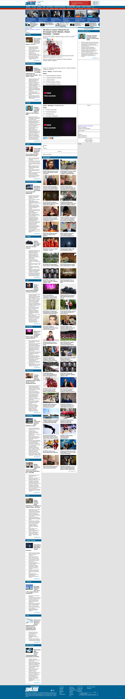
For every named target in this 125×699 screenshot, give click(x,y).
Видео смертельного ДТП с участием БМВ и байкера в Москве (34, 170)
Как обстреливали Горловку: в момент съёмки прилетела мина (34, 164)
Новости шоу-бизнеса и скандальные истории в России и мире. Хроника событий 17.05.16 (33, 57)
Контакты (79, 691)
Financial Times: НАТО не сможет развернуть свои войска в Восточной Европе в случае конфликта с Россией (34, 207)
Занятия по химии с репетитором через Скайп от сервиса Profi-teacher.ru (34, 672)
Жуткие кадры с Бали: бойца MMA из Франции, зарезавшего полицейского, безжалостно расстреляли (34, 316)
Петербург (39, 8)
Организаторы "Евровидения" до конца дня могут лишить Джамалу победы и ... (93, 25)
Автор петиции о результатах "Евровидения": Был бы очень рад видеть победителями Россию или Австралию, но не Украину (35, 360)
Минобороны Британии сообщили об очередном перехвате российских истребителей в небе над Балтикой (34, 312)
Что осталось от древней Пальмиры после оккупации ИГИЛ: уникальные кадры (34, 521)
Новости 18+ (68, 185)
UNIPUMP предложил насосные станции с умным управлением (34, 660)
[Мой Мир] (52, 138)
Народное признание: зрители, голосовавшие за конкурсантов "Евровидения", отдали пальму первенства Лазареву (35, 89)
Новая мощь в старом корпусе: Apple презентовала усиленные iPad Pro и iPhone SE (34, 529)
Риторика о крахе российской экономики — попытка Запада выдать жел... (92, 20)
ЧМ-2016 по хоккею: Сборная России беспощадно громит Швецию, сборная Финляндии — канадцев (49, 390)
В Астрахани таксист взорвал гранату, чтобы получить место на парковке (35, 125)
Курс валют (80, 8)
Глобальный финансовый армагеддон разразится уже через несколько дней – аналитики (34, 438)
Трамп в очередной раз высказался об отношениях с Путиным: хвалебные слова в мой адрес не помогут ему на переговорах (35, 304)
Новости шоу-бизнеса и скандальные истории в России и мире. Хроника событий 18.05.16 (33, 48)
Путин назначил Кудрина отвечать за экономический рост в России (34, 429)
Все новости (28, 8)
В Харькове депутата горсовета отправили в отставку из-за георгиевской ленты (34, 261)
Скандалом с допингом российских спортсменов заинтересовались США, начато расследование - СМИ (35, 482)
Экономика (50, 7)
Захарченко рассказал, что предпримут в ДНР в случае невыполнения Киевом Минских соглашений (34, 252)
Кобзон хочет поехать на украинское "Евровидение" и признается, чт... (68, 20)
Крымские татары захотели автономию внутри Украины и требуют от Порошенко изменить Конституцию (34, 270)
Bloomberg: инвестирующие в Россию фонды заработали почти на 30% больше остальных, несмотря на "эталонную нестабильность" (35, 442)
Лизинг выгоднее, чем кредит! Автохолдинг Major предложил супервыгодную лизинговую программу (34, 663)
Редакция (79, 690)
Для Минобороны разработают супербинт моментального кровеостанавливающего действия (34, 575)
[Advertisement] (69, 47)
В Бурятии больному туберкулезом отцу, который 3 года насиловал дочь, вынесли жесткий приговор (34, 131)
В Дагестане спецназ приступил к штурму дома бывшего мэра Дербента (34, 134)
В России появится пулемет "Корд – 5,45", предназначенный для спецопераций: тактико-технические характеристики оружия (35, 201)
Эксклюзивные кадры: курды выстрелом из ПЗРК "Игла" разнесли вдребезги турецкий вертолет (34, 223)
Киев (44, 8)
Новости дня (95, 8)
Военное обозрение (59, 7)
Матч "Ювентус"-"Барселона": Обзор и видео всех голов (34, 161)
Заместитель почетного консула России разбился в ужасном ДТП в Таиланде (34, 25)
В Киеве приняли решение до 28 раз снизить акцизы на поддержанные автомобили (34, 639)
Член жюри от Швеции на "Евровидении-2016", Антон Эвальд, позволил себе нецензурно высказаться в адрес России (34, 349)
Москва (34, 8)
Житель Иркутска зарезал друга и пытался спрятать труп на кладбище (51, 265)
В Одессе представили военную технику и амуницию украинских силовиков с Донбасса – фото (34, 525)
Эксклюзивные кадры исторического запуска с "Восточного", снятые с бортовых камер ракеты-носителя (34, 567)
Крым (47, 8)
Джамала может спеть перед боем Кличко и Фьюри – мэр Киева (35, 264)
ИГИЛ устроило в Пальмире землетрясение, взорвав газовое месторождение (34, 300)
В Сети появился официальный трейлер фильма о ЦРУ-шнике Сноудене (33, 609)
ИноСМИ (52, 8)
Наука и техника (86, 7)
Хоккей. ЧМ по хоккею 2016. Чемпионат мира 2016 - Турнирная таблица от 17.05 (67, 374)
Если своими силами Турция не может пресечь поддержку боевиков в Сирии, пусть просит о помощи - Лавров (67, 390)
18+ (93, 7)
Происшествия (71, 7)
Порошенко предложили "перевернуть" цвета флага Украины (34, 267)
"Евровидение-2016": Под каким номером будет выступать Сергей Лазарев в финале (34, 93)
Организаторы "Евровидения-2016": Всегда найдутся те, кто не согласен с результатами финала (34, 364)
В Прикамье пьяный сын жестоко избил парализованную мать (33, 128)
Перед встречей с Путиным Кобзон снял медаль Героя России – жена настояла (34, 604)
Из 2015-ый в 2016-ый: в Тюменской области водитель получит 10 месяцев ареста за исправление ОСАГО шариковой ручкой (33, 624)
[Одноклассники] (50, 39)
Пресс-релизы (70, 8)
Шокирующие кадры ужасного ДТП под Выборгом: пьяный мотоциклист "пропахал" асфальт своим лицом (33, 409)
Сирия (60, 8)
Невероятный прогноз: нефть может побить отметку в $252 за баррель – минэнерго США (35, 454)
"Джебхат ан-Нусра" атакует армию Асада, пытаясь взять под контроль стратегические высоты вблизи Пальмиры (34, 211)
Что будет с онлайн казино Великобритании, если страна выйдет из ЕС (34, 675)
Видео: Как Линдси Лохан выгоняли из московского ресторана (34, 159)
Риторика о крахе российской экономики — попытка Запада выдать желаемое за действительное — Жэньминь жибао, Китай (34, 433)
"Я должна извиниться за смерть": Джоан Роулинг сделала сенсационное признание (34, 601)
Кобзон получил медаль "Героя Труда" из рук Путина (34, 606)
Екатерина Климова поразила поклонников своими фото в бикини (33, 405)
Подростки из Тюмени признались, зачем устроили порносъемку (34, 399)
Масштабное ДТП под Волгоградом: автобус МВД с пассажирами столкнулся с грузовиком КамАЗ (35, 118)
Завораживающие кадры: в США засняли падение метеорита (49, 24)
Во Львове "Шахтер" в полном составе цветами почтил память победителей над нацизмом (34, 514)
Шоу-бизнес (50, 294)
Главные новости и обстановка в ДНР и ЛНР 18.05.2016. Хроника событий (35, 54)
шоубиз (78, 7)
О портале (79, 688)
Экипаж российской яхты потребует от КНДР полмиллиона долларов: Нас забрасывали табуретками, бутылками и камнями (51, 421)
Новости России (53, 136)
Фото (76, 8)
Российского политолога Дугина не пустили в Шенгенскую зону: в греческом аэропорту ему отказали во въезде (34, 320)
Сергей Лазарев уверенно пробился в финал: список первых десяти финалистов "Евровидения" (34, 97)
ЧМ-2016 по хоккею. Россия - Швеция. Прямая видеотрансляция (50, 452)
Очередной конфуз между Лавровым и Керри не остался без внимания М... (31, 20)
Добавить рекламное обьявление (32, 29)
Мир (44, 7)
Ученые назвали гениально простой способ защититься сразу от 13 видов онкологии (34, 554)
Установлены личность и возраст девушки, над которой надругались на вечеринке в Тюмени (34, 395)
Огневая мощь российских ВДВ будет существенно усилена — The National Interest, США (34, 197)
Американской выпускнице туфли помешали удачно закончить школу (34, 176)
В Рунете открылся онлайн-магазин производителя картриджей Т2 (34, 666)
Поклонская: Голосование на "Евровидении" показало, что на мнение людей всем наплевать (35, 353)
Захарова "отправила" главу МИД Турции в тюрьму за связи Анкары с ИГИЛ (92, 37)
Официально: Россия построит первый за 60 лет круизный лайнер (34, 563)
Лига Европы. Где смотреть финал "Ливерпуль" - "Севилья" (34, 476)
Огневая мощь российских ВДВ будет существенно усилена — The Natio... (80, 20)
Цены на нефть (87, 8)
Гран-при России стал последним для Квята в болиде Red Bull (33, 633)
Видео (64, 8)
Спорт (52, 35)
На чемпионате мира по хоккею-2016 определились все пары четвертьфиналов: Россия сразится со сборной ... (80, 3)
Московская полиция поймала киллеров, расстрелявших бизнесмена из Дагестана (66, 421)
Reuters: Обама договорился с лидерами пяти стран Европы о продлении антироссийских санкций (34, 451)
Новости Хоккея (47, 136)
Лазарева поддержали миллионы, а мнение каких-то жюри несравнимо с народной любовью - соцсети (35, 85)
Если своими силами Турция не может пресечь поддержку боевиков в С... (43, 20)
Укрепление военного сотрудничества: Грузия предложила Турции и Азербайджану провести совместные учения (34, 219)
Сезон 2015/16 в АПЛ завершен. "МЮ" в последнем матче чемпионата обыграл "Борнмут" (35, 489)
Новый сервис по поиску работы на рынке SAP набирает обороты (34, 669)
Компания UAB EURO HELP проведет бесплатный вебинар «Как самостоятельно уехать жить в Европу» (34, 679)
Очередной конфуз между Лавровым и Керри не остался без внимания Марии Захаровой (67, 328)
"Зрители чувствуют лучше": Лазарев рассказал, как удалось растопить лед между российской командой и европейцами (34, 80)
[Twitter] (49, 39)
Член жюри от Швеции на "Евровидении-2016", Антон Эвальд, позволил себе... (64, 25)
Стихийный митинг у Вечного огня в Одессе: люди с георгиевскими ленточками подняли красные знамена (34, 511)
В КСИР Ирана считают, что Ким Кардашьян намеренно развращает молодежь (34, 356)
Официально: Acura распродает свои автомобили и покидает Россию (33, 636)
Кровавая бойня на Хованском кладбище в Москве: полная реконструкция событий (49, 406)
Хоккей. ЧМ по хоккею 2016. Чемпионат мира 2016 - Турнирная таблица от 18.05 (34, 479)
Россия (34, 7)
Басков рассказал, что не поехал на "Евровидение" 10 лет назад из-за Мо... (79, 24)
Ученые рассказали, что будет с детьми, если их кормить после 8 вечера (34, 557)
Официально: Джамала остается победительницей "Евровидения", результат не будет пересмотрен (67, 468)
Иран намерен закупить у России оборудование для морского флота (34, 215)
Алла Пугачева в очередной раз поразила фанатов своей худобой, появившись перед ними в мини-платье (34, 345)
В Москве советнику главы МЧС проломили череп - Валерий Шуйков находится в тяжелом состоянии (34, 122)
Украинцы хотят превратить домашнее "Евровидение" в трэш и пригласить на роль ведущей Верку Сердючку (34, 274)
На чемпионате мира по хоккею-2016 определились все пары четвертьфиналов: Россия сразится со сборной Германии (50, 375)
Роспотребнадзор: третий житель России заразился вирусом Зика (34, 560)
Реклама (89, 688)
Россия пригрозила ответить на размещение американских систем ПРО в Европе (34, 230)
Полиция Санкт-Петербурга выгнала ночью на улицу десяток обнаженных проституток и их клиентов (34, 138)
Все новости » (37, 60)
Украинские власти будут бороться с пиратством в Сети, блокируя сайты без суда (34, 571)
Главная (28, 7)
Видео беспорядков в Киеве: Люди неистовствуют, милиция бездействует (35, 173)
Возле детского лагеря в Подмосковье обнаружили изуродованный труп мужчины (34, 402)
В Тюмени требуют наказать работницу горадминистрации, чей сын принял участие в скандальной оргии (67, 188)
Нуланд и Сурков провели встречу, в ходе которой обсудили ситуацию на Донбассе (50, 172)
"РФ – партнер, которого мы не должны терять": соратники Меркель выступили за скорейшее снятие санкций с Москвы (34, 447)
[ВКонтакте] (47, 39)
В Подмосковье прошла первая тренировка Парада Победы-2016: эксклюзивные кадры (35, 518)
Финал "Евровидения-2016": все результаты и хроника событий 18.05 (34, 51)
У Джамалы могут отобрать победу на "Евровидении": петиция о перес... (56, 20)
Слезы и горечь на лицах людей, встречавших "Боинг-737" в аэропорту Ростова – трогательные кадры (34, 534)
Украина (39, 7)
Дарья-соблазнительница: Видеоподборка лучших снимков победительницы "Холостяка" (34, 167)
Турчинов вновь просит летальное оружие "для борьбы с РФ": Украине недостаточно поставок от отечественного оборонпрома (34, 256)
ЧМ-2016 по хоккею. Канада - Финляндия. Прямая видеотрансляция (66, 437)
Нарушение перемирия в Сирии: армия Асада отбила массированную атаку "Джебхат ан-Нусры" (34, 227)
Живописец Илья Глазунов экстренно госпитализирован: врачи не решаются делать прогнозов (34, 597)
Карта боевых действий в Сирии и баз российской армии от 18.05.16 (34, 308)
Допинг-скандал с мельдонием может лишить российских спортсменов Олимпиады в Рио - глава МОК (67, 235)
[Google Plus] (52, 39)
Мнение (56, 8)
